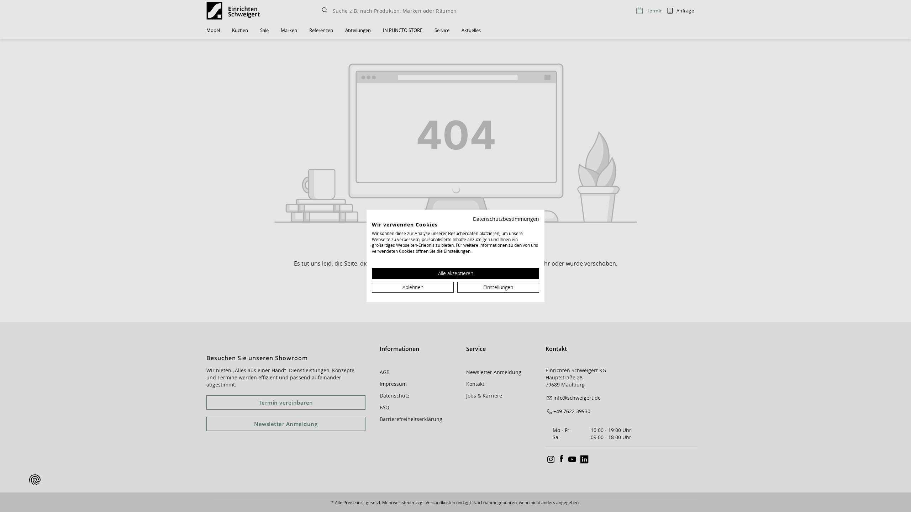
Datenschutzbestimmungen (506, 218)
